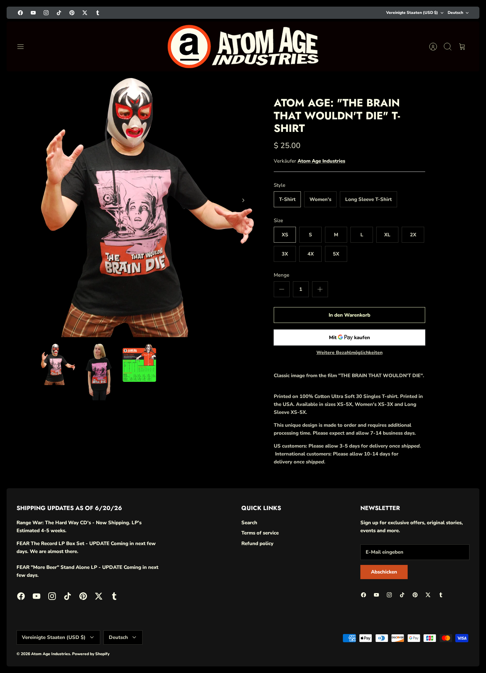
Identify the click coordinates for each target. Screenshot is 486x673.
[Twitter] (434, 647)
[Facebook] (353, 647)
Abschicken (403, 629)
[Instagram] (385, 647)
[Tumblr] (450, 647)
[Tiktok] (401, 647)
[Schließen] (467, 543)
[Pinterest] (418, 647)
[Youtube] (369, 647)
